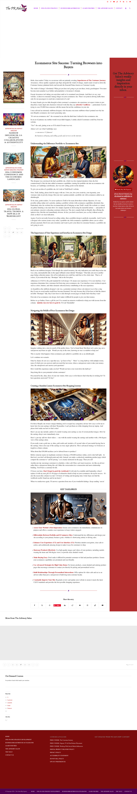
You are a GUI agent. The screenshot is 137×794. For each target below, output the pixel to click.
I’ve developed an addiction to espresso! (123, 196)
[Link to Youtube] (113, 1)
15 (5, 232)
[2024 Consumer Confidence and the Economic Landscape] (13, 158)
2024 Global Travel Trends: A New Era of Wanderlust (14, 212)
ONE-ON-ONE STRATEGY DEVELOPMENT (18, 739)
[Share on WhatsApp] (49, 605)
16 (9, 232)
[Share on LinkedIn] (64, 605)
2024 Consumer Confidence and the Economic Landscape (13, 175)
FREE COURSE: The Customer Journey (61, 740)
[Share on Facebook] (34, 605)
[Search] (130, 8)
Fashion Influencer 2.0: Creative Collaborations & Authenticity (13, 137)
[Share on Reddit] (72, 605)
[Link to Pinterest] (120, 1)
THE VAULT (9, 752)
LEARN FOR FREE (11, 746)
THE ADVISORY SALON (12, 749)
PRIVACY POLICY (55, 752)
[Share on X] (42, 605)
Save (58, 605)
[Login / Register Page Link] (126, 8)
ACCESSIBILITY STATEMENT (59, 755)
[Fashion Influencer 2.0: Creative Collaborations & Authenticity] (13, 119)
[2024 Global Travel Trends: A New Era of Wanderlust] (13, 195)
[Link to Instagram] (107, 1)
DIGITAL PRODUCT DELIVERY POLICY (62, 749)
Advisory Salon (10, 128)
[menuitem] (35, 8)
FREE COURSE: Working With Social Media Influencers (66, 746)
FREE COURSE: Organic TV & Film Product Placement (66, 743)
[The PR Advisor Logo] (16, 8)
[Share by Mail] (80, 605)
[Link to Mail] (130, 1)
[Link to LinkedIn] (123, 1)
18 (17, 232)
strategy (20, 170)
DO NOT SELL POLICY (57, 759)
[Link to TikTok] (117, 1)
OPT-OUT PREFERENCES (58, 762)
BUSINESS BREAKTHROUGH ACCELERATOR (19, 743)
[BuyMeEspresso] (123, 175)
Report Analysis (10, 170)
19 (21, 232)
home (19, 168)
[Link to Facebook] (110, 1)
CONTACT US (9, 755)
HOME (7, 736)
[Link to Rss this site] (126, 1)
